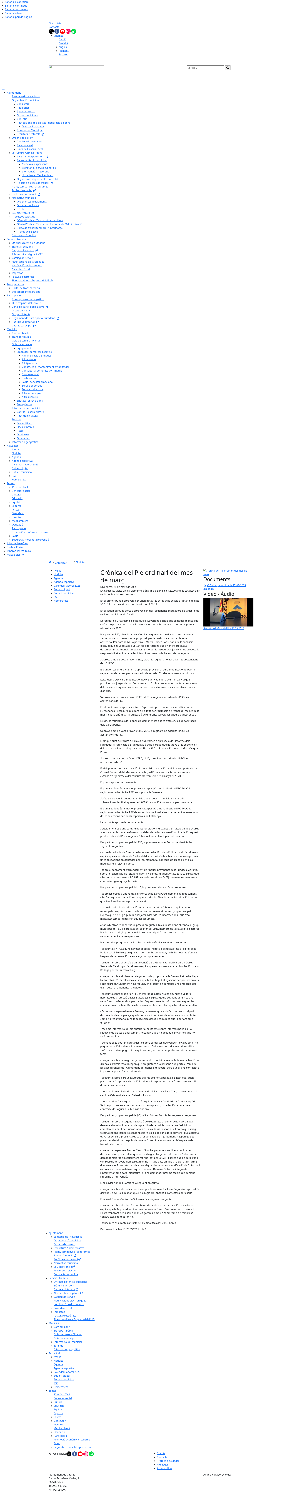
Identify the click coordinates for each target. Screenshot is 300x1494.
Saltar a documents (16, 9)
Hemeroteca (61, 600)
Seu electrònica (63, 1266)
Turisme (58, 1345)
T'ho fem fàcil (62, 1394)
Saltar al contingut (16, 5)
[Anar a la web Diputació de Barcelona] (227, 1484)
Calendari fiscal (63, 1308)
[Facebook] (57, 31)
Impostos (59, 1312)
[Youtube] (63, 31)
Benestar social (63, 1398)
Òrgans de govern (64, 1244)
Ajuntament (56, 1233)
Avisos (57, 570)
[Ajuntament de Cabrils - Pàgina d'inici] (76, 75)
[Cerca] (227, 67)
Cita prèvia (55, 23)
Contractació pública (66, 1274)
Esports (58, 1413)
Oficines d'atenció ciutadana (70, 1282)
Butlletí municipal (64, 593)
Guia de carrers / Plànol (68, 1334)
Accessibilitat (164, 1468)
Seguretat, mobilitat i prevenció (72, 1447)
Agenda (58, 578)
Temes (52, 1390)
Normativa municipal (66, 1263)
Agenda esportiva (64, 582)
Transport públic (63, 1330)
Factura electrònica (65, 1315)
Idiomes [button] (58, 35)
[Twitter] (51, 31)
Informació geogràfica (67, 1349)
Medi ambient (62, 1428)
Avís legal (162, 1464)
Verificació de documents (69, 1304)
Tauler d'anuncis (64, 1255)
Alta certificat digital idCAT (69, 1293)
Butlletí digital (62, 589)
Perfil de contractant (66, 1259)
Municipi (54, 1323)
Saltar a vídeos (13, 13)
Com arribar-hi (62, 1327)
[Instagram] (68, 31)
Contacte (54, 27)
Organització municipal (67, 1240)
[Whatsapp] (73, 31)
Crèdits (161, 1453)
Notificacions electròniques (70, 1300)
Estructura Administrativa (69, 1248)
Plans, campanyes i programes (72, 1251)
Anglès (63, 47)
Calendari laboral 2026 (67, 585)
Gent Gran (60, 1420)
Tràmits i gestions (64, 1285)
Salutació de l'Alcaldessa (68, 1236)
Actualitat (61, 563)
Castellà (63, 43)
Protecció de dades (168, 1461)
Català (62, 39)
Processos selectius (65, 1270)
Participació (61, 1436)
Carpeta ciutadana (64, 1289)
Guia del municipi (64, 1338)
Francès (63, 54)
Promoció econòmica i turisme (72, 1439)
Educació (59, 1405)
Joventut (59, 1424)
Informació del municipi (68, 1342)
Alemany (64, 50)
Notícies (80, 562)
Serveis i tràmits (58, 1278)
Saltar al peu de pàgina (18, 17)
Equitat (58, 1409)
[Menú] (3, 89)
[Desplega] (69, 563)
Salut (57, 1443)
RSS (56, 597)
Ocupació (59, 1432)
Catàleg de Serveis (64, 1297)
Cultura (58, 1402)
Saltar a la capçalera (17, 2)
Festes (57, 1417)
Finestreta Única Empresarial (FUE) (74, 1319)
